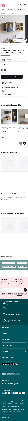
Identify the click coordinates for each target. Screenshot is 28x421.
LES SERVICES (5, 333)
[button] (25, 5)
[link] (14, 83)
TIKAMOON (3, 48)
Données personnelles (6, 408)
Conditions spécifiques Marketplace (18, 400)
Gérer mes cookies (16, 408)
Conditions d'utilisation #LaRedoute (14, 406)
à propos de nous (6, 339)
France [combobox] (5, 417)
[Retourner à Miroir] (2, 17)
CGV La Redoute (5, 400)
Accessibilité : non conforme (15, 411)
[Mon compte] (21, 5)
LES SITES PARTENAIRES (7, 345)
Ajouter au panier (12, 77)
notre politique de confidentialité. (8, 297)
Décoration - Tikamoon (9, 263)
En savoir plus (8, 361)
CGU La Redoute (18, 404)
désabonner (19, 295)
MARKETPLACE (5, 351)
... (1, 13)
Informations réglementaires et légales (9, 403)
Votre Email (4, 287)
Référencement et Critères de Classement (12, 401)
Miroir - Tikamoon (22, 263)
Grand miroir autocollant (9, 266)
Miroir (4, 13)
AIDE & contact (5, 327)
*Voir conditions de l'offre (6, 293)
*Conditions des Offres (6, 409)
